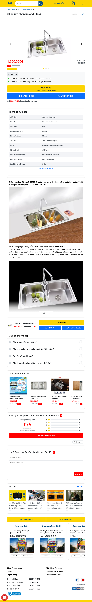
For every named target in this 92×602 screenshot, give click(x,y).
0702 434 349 (34, 585)
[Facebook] (77, 580)
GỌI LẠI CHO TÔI (26, 96)
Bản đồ (15, 556)
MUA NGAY (61, 322)
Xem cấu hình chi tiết (46, 168)
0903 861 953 (34, 589)
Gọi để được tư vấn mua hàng (22, 101)
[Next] (81, 44)
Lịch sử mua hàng (14, 568)
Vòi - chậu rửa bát (25, 9)
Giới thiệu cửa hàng (54, 568)
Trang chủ (11, 9)
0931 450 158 (34, 582)
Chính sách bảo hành (54, 571)
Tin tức (10, 571)
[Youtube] (83, 580)
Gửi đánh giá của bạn (46, 435)
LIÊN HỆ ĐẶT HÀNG (73, 328)
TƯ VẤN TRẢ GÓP (65, 96)
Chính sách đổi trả (53, 575)
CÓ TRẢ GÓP (50, 328)
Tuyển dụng (12, 575)
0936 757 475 (34, 579)
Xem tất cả (79, 487)
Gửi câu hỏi (78, 474)
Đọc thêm (45, 313)
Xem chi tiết (27, 556)
